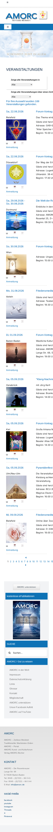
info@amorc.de (17, 785)
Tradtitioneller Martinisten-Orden (18, 743)
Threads (8, 810)
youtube (7, 803)
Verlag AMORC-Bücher (14, 753)
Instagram (8, 807)
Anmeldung (12, 147)
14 (48, 561)
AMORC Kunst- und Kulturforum (18, 750)
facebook (8, 800)
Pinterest (8, 816)
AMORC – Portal (11, 746)
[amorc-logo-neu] (26, 11)
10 (33, 561)
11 (37, 561)
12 (41, 561)
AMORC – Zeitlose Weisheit (16, 740)
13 (44, 561)
